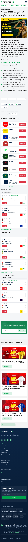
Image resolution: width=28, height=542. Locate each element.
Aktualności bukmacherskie (7, 479)
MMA (3, 519)
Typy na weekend (4, 450)
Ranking (5, 104)
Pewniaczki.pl (4, 5)
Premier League (13, 511)
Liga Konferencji (5, 511)
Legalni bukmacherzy (5, 462)
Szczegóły (6, 366)
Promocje (5, 107)
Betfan (10, 174)
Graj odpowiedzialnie (15, 532)
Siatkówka (8, 516)
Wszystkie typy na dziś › (6, 229)
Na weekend (12, 99)
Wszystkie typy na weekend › (7, 315)
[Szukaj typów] (22, 2)
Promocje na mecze (5, 9)
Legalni (12, 104)
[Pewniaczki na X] (8, 440)
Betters (10, 161)
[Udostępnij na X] (9, 114)
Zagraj (4, 203)
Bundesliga (4, 513)
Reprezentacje (22, 513)
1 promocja (15, 195)
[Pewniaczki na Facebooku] (2, 440)
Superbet (11, 123)
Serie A (9, 513)
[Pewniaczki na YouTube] (5, 440)
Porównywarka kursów (6, 469)
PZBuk (10, 142)
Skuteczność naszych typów (7, 454)
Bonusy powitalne (5, 464)
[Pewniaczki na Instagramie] (11, 440)
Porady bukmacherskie (5, 474)
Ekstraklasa (4, 508)
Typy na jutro (3, 448)
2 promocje (14, 280)
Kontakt (2, 483)
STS (9, 136)
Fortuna (23, 5)
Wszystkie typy (4, 452)
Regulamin (12, 538)
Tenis (3, 516)
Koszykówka (15, 516)
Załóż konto (22, 124)
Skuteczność (22, 99)
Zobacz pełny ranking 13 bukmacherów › (10, 187)
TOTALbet (11, 155)
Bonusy (19, 104)
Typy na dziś (3, 446)
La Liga (20, 511)
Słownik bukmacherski (5, 477)
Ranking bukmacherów (14, 5)
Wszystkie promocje (7, 425)
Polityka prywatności (5, 538)
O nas (2, 481)
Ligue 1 (15, 513)
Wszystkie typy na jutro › (6, 272)
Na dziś (4, 99)
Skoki (21, 516)
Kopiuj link (14, 113)
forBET (11, 181)
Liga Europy (19, 508)
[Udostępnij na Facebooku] (7, 114)
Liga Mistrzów (12, 508)
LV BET (10, 168)
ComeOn (10, 148)
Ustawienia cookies (4, 539)
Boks (7, 519)
